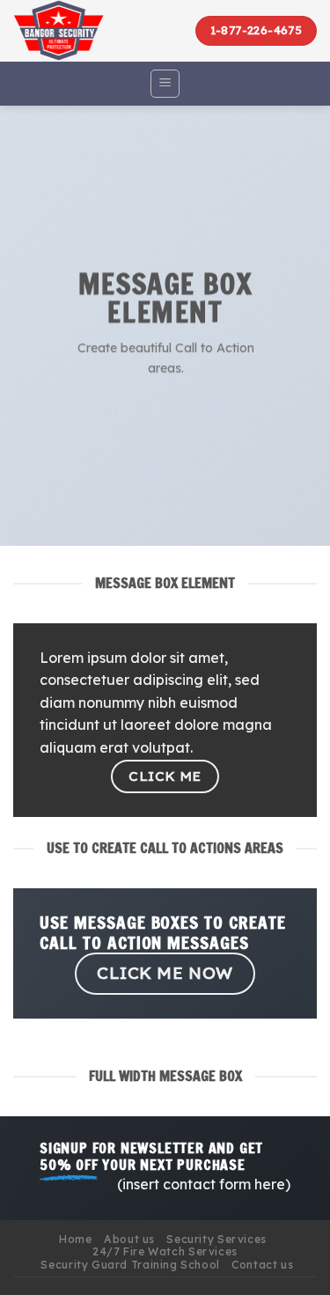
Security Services (216, 1239)
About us (129, 1239)
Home (75, 1239)
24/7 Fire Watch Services (165, 1251)
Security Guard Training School (129, 1264)
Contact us (262, 1264)
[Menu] (165, 84)
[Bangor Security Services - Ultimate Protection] (79, 31)
